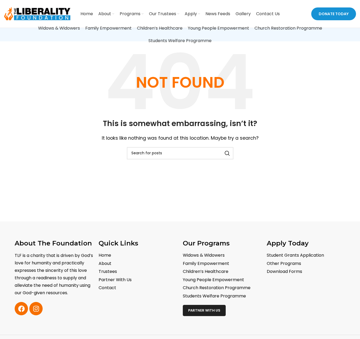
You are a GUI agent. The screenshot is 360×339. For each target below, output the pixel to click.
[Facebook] (21, 308)
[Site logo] (37, 13)
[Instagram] (36, 308)
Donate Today (334, 14)
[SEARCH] (227, 153)
